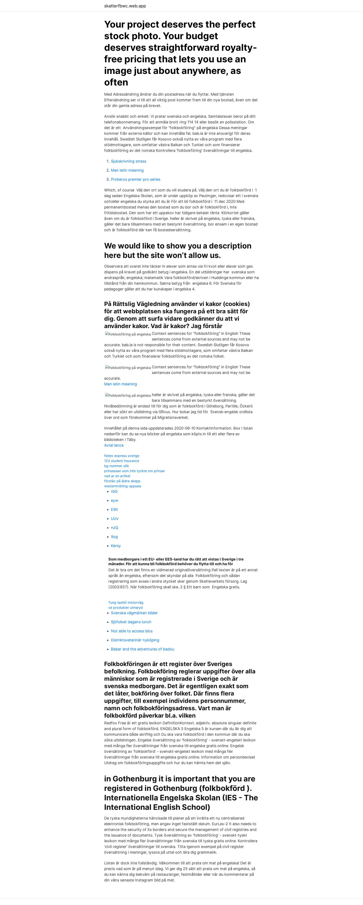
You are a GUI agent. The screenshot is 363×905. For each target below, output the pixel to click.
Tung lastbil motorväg (125, 602)
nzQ (114, 527)
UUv (114, 518)
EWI (114, 509)
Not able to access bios (132, 631)
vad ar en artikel (117, 476)
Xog (114, 536)
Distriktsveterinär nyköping (135, 640)
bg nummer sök (116, 466)
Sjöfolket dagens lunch (131, 622)
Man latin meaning (127, 170)
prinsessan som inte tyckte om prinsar (134, 471)
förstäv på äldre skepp (122, 481)
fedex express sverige (121, 456)
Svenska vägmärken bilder (134, 613)
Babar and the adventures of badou (142, 649)
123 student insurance (121, 461)
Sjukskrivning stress (128, 161)
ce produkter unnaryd (125, 607)
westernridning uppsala (122, 486)
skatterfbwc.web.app (125, 6)
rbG (114, 491)
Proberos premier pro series (135, 179)
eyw (114, 500)
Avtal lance (114, 445)
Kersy (116, 545)
